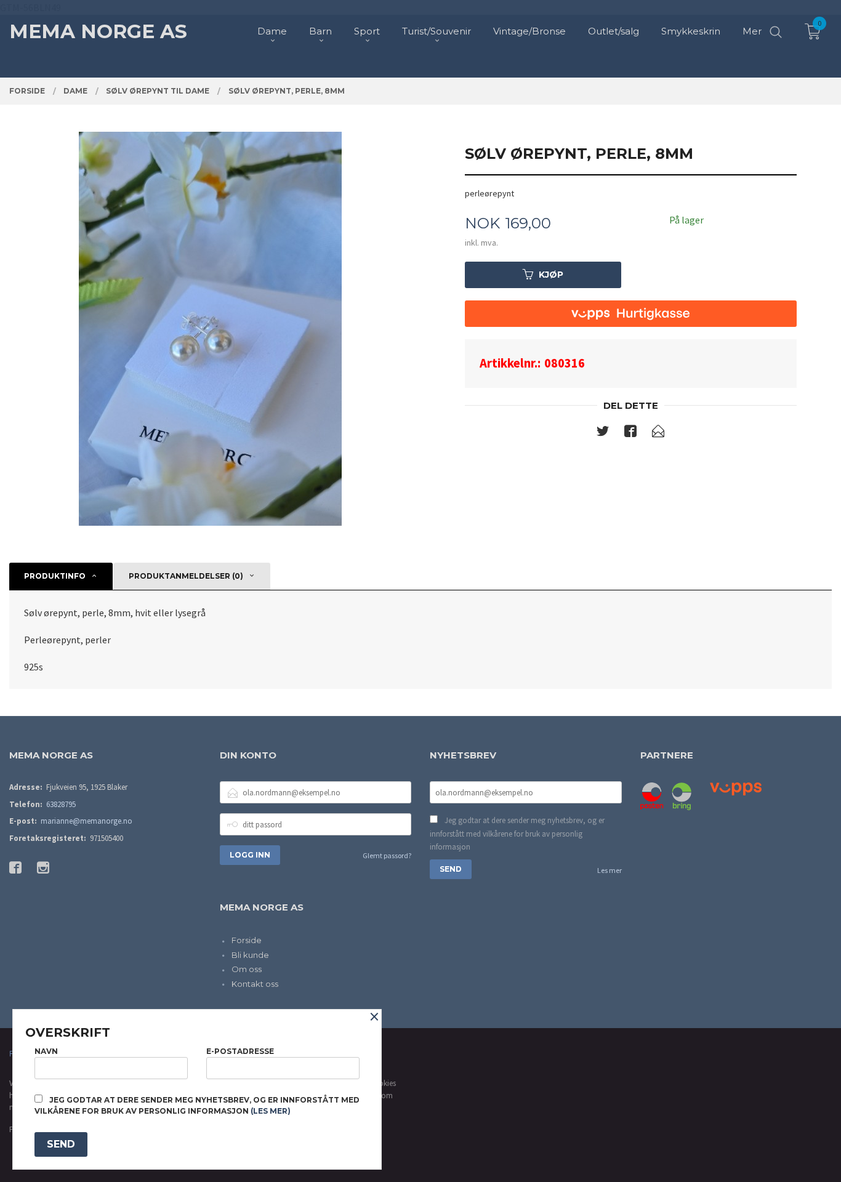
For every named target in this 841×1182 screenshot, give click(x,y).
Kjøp (551, 274)
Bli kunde (250, 955)
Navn (46, 1051)
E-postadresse (240, 1051)
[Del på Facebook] (630, 433)
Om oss (246, 969)
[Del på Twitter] (603, 433)
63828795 (61, 804)
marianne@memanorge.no (86, 821)
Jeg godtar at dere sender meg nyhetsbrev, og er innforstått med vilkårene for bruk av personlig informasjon (517, 833)
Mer (752, 31)
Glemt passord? (387, 855)
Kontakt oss (254, 984)
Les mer (609, 870)
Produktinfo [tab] (55, 576)
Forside (246, 940)
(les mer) (271, 1111)
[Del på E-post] (658, 433)
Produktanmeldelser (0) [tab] (186, 576)
